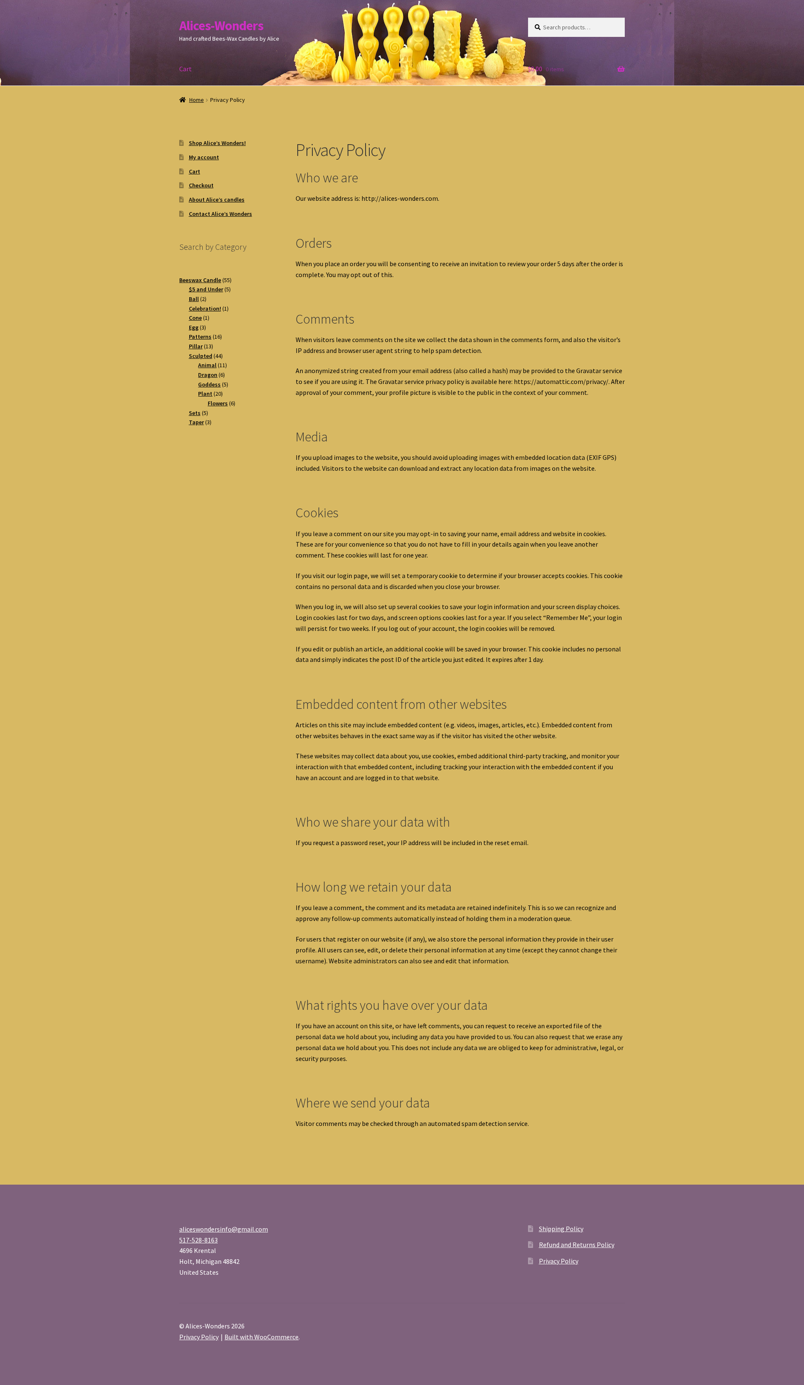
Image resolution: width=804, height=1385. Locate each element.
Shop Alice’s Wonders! (217, 143)
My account (204, 157)
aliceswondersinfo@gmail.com (223, 1229)
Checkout (201, 185)
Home (196, 100)
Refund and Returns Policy (576, 1244)
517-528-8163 (198, 1240)
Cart (185, 69)
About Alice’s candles (217, 199)
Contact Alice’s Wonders (220, 214)
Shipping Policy (561, 1228)
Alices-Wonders (221, 25)
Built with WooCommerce (261, 1337)
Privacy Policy (558, 1261)
